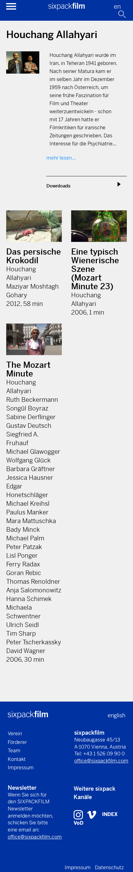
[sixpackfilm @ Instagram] (79, 814)
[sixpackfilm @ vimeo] (91, 814)
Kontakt (17, 759)
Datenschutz (109, 867)
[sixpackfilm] (66, 8)
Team (14, 750)
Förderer (17, 742)
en (117, 7)
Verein (15, 733)
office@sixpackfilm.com (101, 761)
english (116, 715)
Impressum (21, 767)
